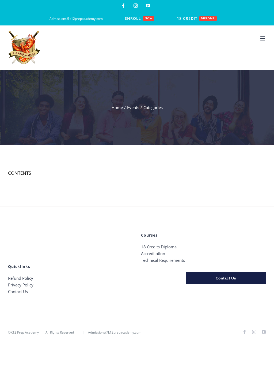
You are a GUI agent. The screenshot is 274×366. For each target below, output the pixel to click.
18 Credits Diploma (159, 246)
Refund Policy (20, 278)
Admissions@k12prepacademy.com (114, 332)
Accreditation (153, 253)
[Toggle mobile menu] (263, 38)
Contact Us (18, 291)
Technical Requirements (163, 260)
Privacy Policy (20, 284)
